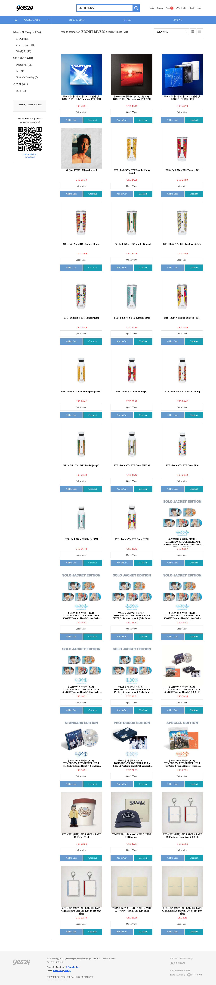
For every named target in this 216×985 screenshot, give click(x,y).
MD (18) (20, 71)
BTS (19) (21, 90)
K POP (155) (22, 38)
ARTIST (127, 19)
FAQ (199, 8)
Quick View (81, 112)
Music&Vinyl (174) (27, 32)
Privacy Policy (64, 970)
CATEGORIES (32, 19)
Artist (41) (20, 84)
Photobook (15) (24, 64)
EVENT (177, 19)
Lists (200, 31)
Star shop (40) (23, 58)
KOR (192, 8)
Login (152, 8)
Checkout (92, 120)
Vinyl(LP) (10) (23, 51)
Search (136, 8)
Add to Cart (71, 120)
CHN (185, 8)
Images (193, 31)
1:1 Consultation (71, 967)
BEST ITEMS (76, 19)
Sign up (160, 8)
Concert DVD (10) (25, 45)
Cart (168, 8)
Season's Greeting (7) (27, 77)
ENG (178, 8)
